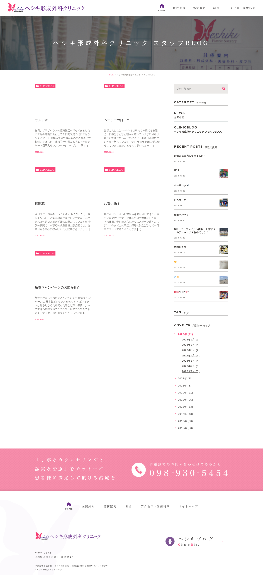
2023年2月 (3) (191, 366)
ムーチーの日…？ (117, 120)
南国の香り (180, 246)
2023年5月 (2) (191, 350)
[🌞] (224, 265)
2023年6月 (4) (191, 344)
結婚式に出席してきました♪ (189, 155)
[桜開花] (63, 198)
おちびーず (180, 200)
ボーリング (180, 185)
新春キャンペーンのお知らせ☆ (57, 287)
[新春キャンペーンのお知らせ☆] (63, 266)
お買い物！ (112, 204)
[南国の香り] (224, 249)
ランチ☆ (41, 120)
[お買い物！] (132, 198)
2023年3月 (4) (191, 360)
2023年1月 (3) (191, 371)
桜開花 (40, 204)
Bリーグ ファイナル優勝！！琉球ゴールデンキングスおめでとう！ (194, 231)
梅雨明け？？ (181, 215)
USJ (176, 170)
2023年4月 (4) (191, 355)
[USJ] (224, 173)
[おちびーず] (224, 203)
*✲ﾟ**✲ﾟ (186, 292)
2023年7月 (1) (191, 339)
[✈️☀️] (224, 280)
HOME (111, 75)
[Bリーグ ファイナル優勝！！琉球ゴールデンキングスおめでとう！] (224, 232)
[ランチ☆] (63, 114)
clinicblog (47, 86)
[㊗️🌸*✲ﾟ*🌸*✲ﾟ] (224, 295)
